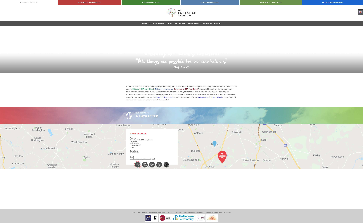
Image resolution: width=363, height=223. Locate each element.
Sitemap (170, 212)
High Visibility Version (139, 212)
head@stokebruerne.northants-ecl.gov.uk (142, 159)
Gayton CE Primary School (164, 97)
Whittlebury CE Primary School (143, 89)
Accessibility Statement (157, 212)
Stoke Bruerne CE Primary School (186, 89)
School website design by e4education (218, 212)
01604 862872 (134, 153)
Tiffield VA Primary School (164, 89)
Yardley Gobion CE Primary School (210, 97)
